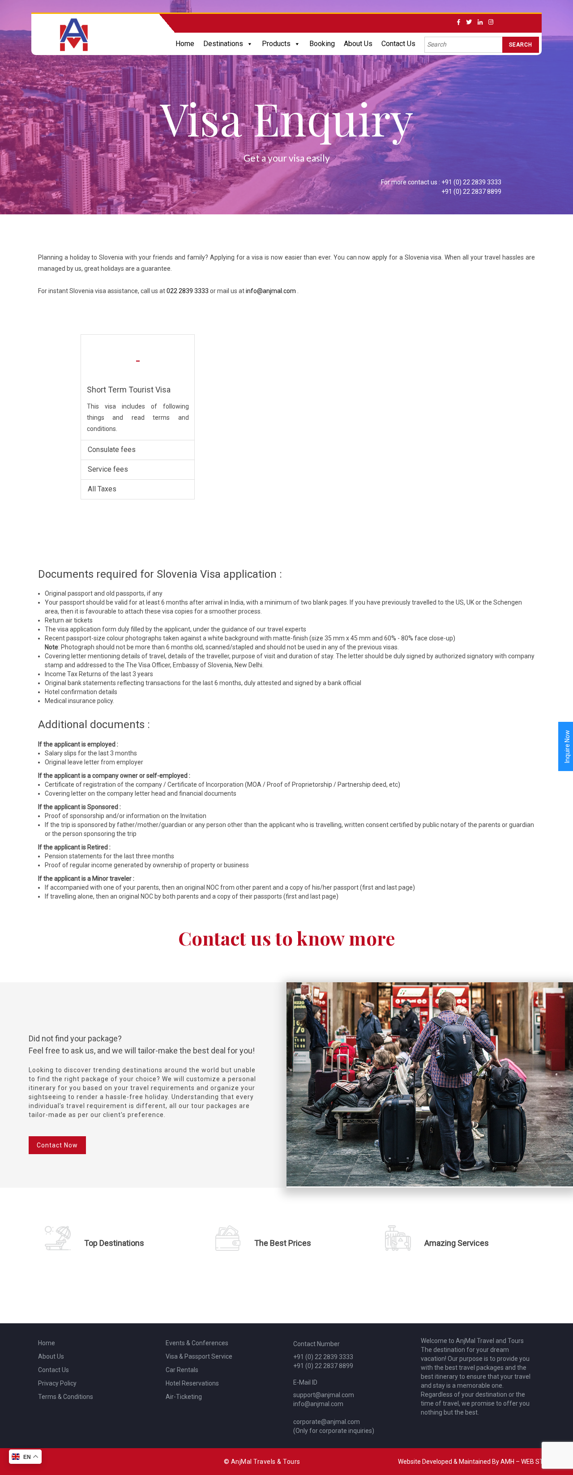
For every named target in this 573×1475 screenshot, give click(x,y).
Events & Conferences (197, 1343)
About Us (358, 43)
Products (276, 43)
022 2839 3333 (188, 290)
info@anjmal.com (271, 290)
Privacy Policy (57, 1383)
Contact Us (398, 43)
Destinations (223, 43)
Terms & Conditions (65, 1396)
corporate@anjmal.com (326, 1421)
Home (184, 43)
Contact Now (57, 1145)
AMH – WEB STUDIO (528, 1461)
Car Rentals (182, 1369)
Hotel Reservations (192, 1383)
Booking (322, 43)
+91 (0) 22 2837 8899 (471, 191)
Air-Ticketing (184, 1396)
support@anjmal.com (323, 1394)
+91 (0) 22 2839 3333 (471, 182)
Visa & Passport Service (199, 1356)
